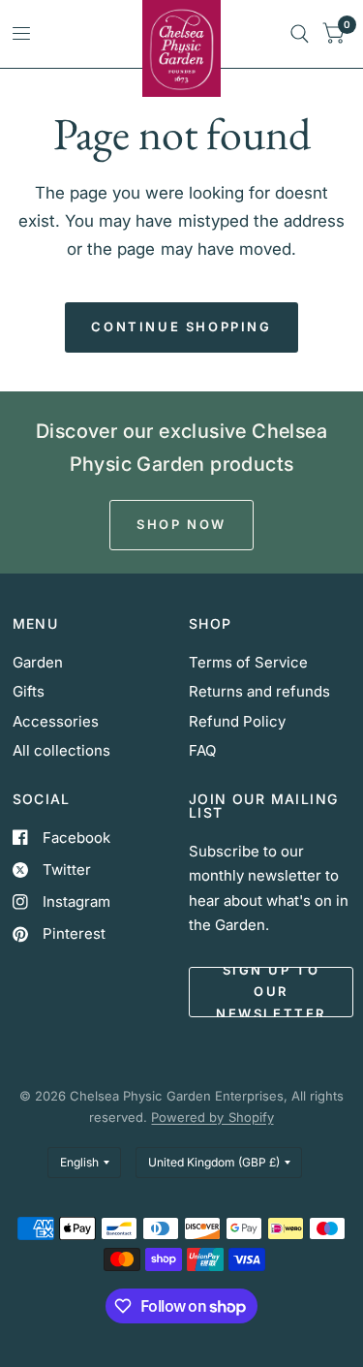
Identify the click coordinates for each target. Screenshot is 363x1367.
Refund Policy (237, 721)
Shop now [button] (181, 524)
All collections (61, 750)
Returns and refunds (259, 691)
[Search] (300, 34)
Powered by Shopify (212, 1117)
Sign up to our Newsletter (271, 992)
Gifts (29, 691)
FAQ (202, 750)
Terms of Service (248, 662)
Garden (38, 662)
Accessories (56, 721)
